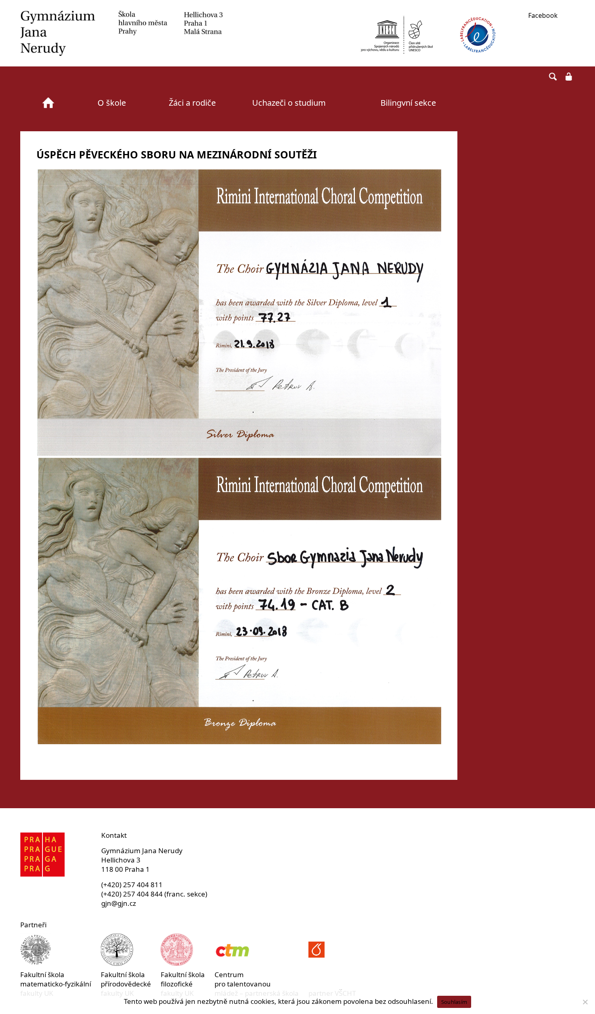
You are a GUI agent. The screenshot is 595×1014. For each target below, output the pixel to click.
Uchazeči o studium (289, 102)
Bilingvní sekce (408, 102)
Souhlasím (454, 1001)
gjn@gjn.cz (118, 903)
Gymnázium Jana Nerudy (121, 33)
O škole (112, 102)
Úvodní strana (48, 103)
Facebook (543, 15)
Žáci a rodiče (192, 102)
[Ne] (585, 1002)
